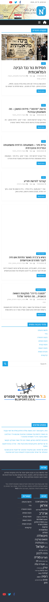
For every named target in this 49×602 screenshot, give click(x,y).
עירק (45, 567)
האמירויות (40, 519)
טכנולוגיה (39, 542)
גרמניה (24, 299)
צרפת (42, 570)
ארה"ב (43, 513)
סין (37, 560)
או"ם (46, 501)
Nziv (30, 76)
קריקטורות (44, 355)
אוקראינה (39, 501)
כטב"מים (41, 550)
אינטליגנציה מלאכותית (19, 76)
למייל (16, 488)
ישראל (38, 79)
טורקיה (38, 539)
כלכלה (45, 553)
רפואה (39, 577)
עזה (36, 564)
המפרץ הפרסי (43, 524)
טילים (46, 543)
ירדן (46, 547)
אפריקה (38, 510)
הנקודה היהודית (21, 115)
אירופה (44, 509)
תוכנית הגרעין (39, 580)
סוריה (37, 557)
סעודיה (42, 564)
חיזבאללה (42, 536)
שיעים (45, 579)
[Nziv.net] (45, 22)
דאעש (46, 519)
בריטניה (44, 516)
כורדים (46, 550)
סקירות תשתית (43, 352)
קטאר (40, 573)
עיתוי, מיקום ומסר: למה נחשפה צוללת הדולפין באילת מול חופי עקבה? (26, 431)
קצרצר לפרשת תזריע (35, 181)
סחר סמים (45, 561)
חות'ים (45, 532)
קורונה (45, 573)
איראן (44, 505)
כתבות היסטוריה (42, 337)
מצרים (44, 557)
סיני (46, 564)
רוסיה (10, 263)
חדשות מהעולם (43, 330)
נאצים (9, 299)
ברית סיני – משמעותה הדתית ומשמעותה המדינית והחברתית (24, 146)
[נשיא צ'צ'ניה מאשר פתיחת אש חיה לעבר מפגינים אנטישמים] (24, 205)
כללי (43, 63)
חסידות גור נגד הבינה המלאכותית (29, 69)
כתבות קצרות (41, 254)
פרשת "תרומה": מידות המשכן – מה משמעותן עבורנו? (27, 110)
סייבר (40, 561)
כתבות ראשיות (41, 290)
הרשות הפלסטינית (43, 528)
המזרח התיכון (39, 522)
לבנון (39, 553)
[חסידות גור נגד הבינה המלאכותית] (24, 35)
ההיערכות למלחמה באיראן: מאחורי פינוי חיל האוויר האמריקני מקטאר (26, 440)
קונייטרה (37, 570)
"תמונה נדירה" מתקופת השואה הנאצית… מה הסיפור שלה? (29, 295)
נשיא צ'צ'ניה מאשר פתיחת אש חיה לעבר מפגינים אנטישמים (27, 258)
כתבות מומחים (43, 341)
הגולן (46, 522)
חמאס (45, 539)
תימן (46, 582)
